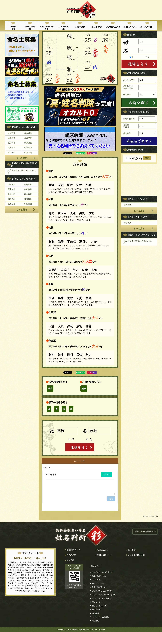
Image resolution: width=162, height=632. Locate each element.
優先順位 (127, 94)
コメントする (50, 474)
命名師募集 (13, 27)
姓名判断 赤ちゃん (99, 587)
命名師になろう (113, 26)
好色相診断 (96, 609)
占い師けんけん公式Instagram (103, 594)
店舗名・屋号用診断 (30, 27)
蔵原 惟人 (127, 205)
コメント (46, 467)
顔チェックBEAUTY (99, 606)
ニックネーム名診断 (63, 27)
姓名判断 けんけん (99, 576)
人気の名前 (80, 26)
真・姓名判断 (146, 26)
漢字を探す (97, 26)
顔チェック (96, 602)
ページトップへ (152, 516)
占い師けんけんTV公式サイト (103, 572)
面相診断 (95, 613)
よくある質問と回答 (136, 555)
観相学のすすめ (98, 583)
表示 (147, 158)
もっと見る (21, 158)
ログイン (106, 474)
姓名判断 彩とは (73, 549)
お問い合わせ (130, 26)
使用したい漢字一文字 (128, 87)
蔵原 (50, 388)
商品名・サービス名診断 (47, 27)
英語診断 (131, 549)
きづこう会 (96, 579)
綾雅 (84, 388)
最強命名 (95, 621)
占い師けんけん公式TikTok (102, 598)
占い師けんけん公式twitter (102, 591)
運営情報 (70, 560)
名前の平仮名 (126, 126)
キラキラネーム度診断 (100, 617)
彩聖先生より (103, 549)
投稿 (111, 499)
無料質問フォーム (104, 555)
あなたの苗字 (129, 80)
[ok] (139, 102)
